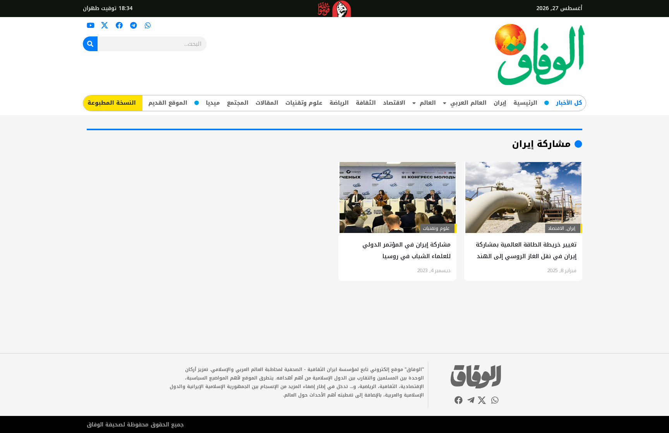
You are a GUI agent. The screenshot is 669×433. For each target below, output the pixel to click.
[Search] (90, 43)
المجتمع (238, 103)
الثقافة (366, 103)
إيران (500, 103)
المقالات (267, 103)
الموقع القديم (167, 103)
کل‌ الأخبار (569, 103)
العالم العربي (468, 103)
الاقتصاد (394, 103)
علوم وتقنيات (303, 103)
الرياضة (339, 103)
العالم (428, 103)
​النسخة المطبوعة (111, 103)
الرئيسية (525, 103)
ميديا (213, 103)
